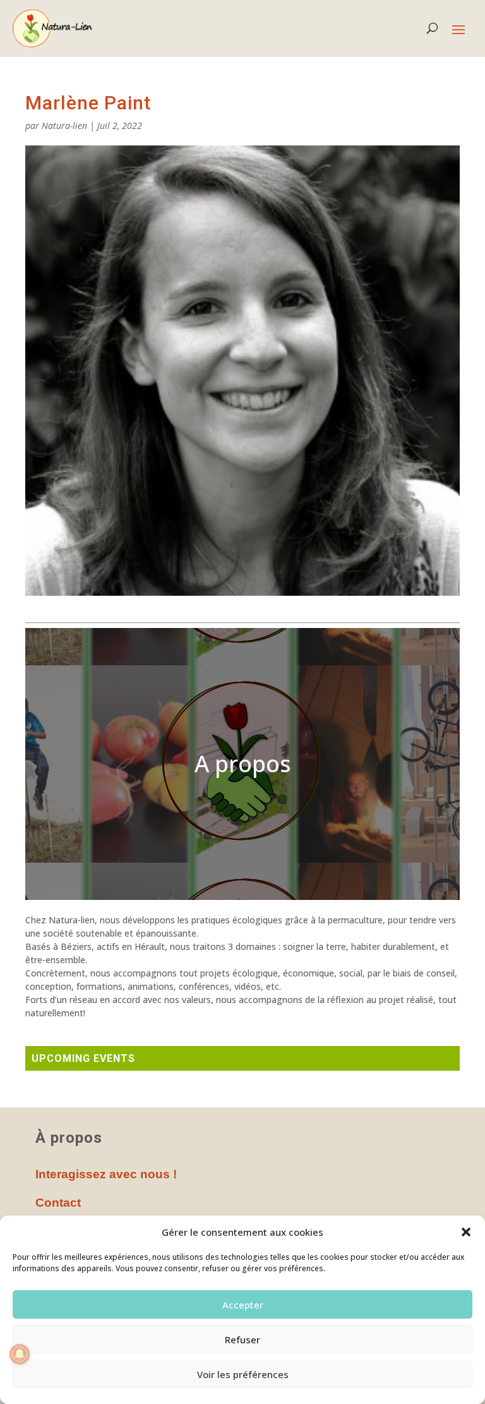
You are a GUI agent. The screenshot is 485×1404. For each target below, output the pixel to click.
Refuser (242, 1339)
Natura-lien (64, 126)
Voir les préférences (243, 1374)
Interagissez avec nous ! (106, 1174)
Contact (58, 1202)
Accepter (242, 1304)
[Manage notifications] (19, 1354)
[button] (466, 1232)
